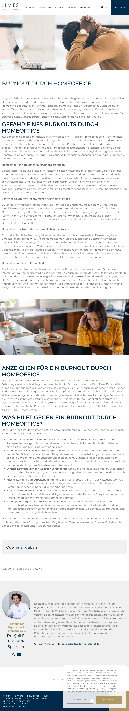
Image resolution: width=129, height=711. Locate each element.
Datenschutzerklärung (109, 691)
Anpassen (80, 699)
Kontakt (6, 696)
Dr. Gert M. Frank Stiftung (15, 704)
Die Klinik (30, 7)
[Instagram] (13, 654)
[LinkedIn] (19, 654)
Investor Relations (11, 699)
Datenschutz (23, 701)
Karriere (18, 696)
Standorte (86, 7)
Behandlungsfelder (51, 7)
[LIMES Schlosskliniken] (10, 6)
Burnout (35, 380)
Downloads (33, 696)
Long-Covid (35, 568)
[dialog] (94, 686)
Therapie (71, 7)
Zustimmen (108, 699)
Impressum (7, 701)
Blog (46, 696)
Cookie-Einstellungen (13, 706)
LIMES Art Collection (36, 699)
